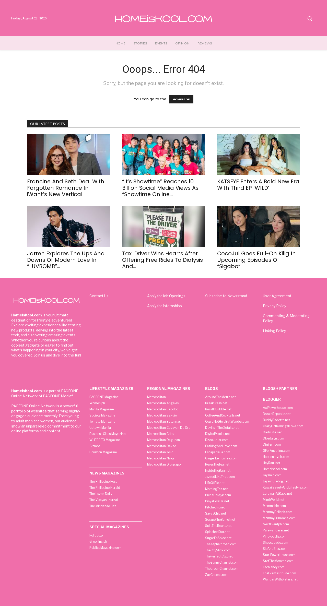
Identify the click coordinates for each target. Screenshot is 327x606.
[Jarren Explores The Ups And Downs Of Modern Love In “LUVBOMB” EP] (68, 226)
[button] (309, 18)
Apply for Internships (164, 306)
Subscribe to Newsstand (226, 296)
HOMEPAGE (181, 99)
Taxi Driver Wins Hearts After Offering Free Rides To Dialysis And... (162, 260)
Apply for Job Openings (166, 296)
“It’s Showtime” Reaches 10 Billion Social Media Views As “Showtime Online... (160, 188)
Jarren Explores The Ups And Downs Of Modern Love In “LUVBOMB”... (66, 260)
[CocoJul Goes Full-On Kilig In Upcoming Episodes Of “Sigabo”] (258, 226)
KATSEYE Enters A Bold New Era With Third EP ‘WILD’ (258, 185)
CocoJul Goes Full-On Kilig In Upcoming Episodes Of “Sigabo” (256, 260)
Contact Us (99, 296)
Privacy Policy (274, 306)
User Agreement (277, 296)
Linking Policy (274, 331)
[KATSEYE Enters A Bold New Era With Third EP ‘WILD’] (258, 154)
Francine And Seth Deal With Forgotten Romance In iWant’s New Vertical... (65, 188)
